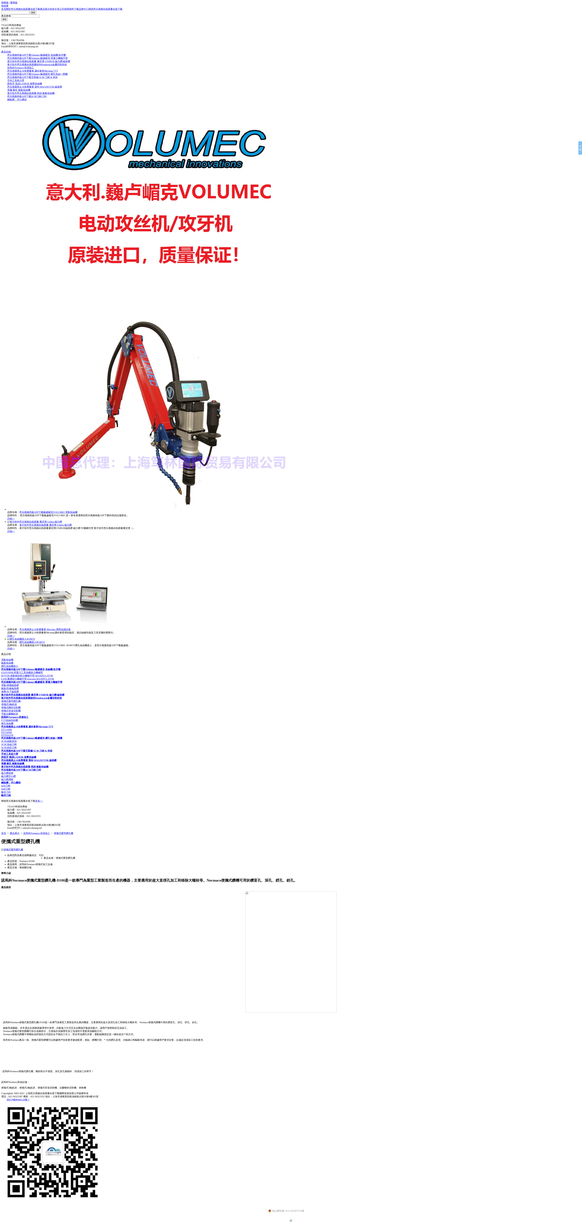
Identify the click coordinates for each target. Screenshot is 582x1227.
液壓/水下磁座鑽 (10, 691)
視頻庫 (4, 6)
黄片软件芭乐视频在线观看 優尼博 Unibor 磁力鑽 (45, 525)
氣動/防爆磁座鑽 (10, 688)
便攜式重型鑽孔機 (11, 701)
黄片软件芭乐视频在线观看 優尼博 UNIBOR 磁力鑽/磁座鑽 (38, 61)
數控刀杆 (6, 792)
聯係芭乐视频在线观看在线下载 (105, 9)
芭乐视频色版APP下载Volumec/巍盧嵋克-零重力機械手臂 (37, 58)
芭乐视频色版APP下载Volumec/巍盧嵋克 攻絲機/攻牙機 (36, 55)
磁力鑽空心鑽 (8, 776)
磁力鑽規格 (7, 773)
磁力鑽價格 (7, 779)
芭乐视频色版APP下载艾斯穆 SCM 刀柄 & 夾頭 (32, 77)
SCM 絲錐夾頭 (9, 741)
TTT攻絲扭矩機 (9, 720)
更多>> (39, 801)
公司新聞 (64, 9)
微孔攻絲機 (7, 723)
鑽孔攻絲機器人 (9, 666)
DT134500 (6, 732)
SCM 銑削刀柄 (9, 747)
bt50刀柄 (5, 785)
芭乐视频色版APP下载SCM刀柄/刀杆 (27, 96)
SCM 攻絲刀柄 (9, 744)
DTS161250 (7, 735)
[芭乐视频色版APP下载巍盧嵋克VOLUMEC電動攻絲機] (156, 509)
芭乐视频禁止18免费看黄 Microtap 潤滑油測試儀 (44, 629)
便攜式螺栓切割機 (11, 707)
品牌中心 (84, 9)
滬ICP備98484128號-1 (18, 1099)
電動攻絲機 (7, 659)
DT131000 (6, 729)
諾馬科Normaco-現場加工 (20, 67)
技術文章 (54, 9)
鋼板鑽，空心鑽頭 (17, 99)
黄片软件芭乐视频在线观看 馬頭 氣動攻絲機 (31, 93)
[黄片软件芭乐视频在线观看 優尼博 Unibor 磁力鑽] (34, 521)
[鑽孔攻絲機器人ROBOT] (21, 639)
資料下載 (74, 9)
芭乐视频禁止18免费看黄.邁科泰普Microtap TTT (32, 71)
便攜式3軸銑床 (9, 704)
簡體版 (4, 2)
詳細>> (11, 518)
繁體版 (13, 2)
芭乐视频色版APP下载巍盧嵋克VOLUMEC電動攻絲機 (48, 512)
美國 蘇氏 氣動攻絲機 (18, 90)
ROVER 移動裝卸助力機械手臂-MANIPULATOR (27, 675)
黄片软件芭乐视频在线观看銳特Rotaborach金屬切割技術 (37, 64)
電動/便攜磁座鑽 (10, 685)
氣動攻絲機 (7, 663)
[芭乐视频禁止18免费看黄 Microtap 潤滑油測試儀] (62, 626)
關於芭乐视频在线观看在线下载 (23, 9)
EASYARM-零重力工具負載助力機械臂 (22, 672)
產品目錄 (6, 51)
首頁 (3, 9)
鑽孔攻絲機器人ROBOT (32, 642)
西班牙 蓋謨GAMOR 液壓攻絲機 (24, 83)
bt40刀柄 (5, 789)
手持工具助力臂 (15, 80)
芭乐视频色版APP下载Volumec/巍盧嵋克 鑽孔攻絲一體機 (37, 74)
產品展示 (45, 9)
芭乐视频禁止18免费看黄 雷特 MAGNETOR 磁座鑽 (34, 87)
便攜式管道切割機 (11, 710)
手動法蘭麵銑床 (9, 714)
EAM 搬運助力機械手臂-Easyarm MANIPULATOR (27, 679)
